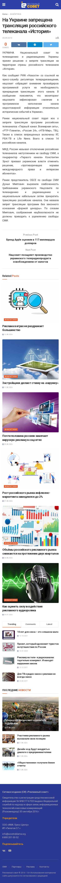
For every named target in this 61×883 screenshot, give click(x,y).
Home (5, 14)
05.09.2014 (7, 38)
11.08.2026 (8, 387)
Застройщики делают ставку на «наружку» (30, 383)
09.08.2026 (8, 444)
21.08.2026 (10, 728)
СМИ (4, 867)
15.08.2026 (8, 334)
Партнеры (16, 867)
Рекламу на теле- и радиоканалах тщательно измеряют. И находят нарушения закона (35, 660)
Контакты (44, 867)
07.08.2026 (8, 501)
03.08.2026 (8, 558)
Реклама (30, 867)
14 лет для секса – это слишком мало (37, 632)
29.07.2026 (8, 615)
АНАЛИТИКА (15, 14)
